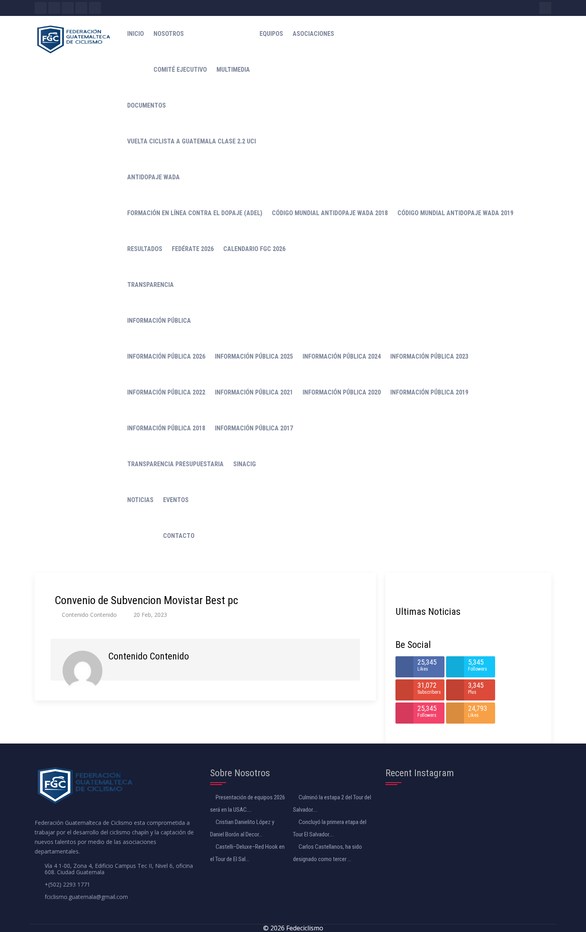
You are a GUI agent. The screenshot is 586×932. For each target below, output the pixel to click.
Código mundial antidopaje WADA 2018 (330, 213)
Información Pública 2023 (429, 356)
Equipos (271, 33)
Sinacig (244, 464)
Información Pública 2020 (342, 392)
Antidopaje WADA (153, 177)
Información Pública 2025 (254, 356)
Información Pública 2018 (166, 428)
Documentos (146, 105)
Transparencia (150, 284)
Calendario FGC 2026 (254, 249)
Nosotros (168, 33)
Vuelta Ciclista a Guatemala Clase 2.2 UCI (191, 141)
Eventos (176, 500)
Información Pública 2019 (429, 392)
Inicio (135, 33)
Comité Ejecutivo (180, 69)
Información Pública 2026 (166, 356)
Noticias (140, 500)
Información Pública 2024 (342, 356)
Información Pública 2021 (254, 392)
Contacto (179, 536)
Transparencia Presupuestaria (175, 464)
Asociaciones (313, 33)
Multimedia (233, 69)
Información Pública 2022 (166, 392)
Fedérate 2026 (193, 249)
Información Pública (159, 320)
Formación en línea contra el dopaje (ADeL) (194, 213)
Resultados (144, 249)
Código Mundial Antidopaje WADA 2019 (455, 213)
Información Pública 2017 (254, 428)
